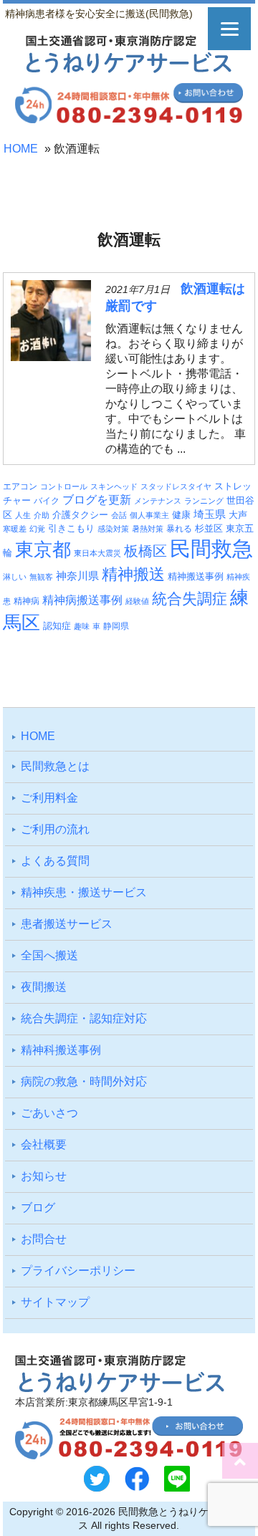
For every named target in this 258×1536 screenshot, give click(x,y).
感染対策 (113, 528)
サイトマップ (55, 1302)
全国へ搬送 (49, 955)
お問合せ (44, 1239)
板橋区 (145, 551)
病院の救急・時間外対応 (84, 1081)
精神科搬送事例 (61, 1050)
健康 (181, 515)
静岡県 (116, 625)
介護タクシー (80, 514)
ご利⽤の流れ (55, 829)
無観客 (41, 576)
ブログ (38, 1207)
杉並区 (209, 528)
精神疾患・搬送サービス (84, 892)
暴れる (179, 528)
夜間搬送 (44, 987)
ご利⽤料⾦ (49, 798)
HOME (21, 149)
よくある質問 (55, 861)
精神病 (26, 600)
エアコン (20, 486)
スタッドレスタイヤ (175, 486)
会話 (119, 515)
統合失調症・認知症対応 (84, 1018)
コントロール (63, 486)
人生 (23, 515)
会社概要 (44, 1144)
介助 (41, 515)
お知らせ (44, 1176)
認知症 (57, 625)
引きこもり (71, 528)
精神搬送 (133, 574)
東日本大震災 (97, 553)
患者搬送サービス (67, 924)
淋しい (15, 576)
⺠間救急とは (55, 766)
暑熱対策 (147, 528)
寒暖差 (15, 528)
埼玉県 (210, 514)
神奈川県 (77, 576)
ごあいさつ (49, 1113)
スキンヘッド (114, 486)
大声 (238, 515)
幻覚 (37, 528)
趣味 (82, 626)
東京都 (43, 549)
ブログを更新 (96, 500)
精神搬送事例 (196, 576)
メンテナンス (157, 500)
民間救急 (211, 548)
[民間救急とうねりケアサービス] (128, 69)
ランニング (204, 500)
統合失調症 (189, 598)
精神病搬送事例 (82, 599)
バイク (46, 500)
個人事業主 (149, 515)
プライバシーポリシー (78, 1270)
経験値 (137, 601)
